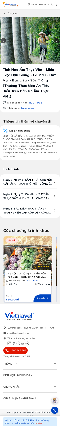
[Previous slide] (3, 40)
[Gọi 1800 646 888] (54, 410)
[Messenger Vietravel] (27, 343)
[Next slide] (56, 40)
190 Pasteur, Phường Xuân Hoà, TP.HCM (30, 327)
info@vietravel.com (18, 333)
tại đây (38, 423)
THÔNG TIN (10, 363)
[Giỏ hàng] (52, 4)
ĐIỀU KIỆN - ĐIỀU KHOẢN (17, 375)
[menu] (56, 4)
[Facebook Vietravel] (14, 343)
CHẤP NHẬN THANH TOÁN (19, 398)
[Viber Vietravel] (18, 343)
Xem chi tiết (43, 298)
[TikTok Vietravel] (23, 343)
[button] (30, 422)
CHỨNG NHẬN (11, 386)
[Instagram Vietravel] (9, 343)
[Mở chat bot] (54, 400)
